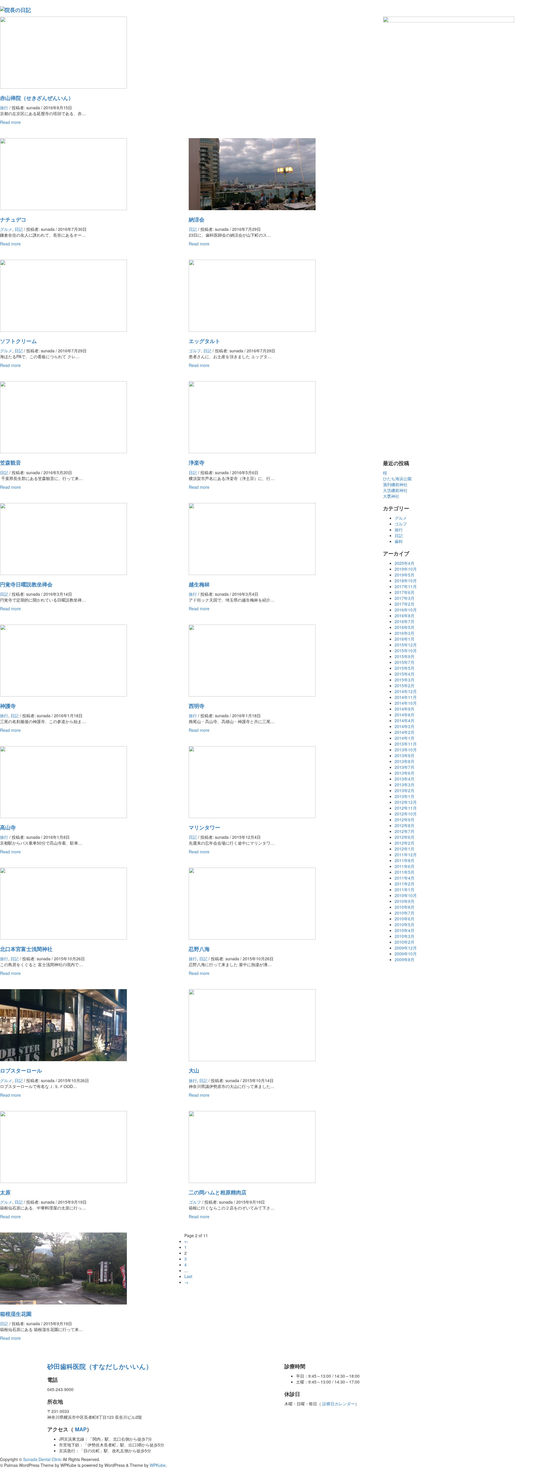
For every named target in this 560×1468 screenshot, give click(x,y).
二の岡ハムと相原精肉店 (217, 1192)
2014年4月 (404, 720)
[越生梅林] (252, 538)
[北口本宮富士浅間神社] (63, 903)
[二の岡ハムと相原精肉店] (252, 1146)
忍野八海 (199, 949)
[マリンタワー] (252, 781)
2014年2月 (404, 732)
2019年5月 (404, 575)
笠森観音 (10, 462)
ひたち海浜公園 (397, 478)
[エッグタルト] (252, 295)
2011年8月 (404, 860)
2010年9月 (404, 901)
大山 (194, 1070)
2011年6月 (404, 866)
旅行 (4, 107)
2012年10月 (406, 814)
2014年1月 (404, 738)
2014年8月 (404, 715)
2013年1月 (404, 796)
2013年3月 (404, 784)
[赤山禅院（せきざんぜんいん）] (63, 52)
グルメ (6, 229)
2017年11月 (406, 586)
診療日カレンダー (338, 1404)
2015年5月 (404, 668)
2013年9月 (404, 755)
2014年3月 (404, 726)
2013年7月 (404, 767)
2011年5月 (404, 872)
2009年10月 (406, 954)
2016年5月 (404, 627)
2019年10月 (406, 569)
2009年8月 (404, 959)
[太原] (63, 1146)
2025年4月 (404, 563)
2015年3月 (404, 680)
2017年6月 (404, 592)
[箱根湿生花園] (63, 1268)
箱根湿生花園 (16, 1314)
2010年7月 (404, 913)
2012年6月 (404, 837)
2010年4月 (404, 930)
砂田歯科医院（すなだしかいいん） (99, 1366)
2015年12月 (406, 645)
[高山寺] (63, 781)
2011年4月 (404, 878)
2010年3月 (404, 936)
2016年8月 (404, 615)
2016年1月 (404, 639)
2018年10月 (406, 580)
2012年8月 (404, 825)
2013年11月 (406, 744)
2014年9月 (404, 709)
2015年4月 (404, 674)
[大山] (252, 1025)
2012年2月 (404, 843)
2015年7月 (404, 662)
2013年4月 (404, 779)
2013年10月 (406, 750)
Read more (10, 122)
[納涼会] (252, 173)
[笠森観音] (63, 417)
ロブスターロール (21, 1070)
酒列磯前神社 (395, 484)
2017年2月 (404, 604)
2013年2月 (404, 790)
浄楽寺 (196, 462)
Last (188, 1276)
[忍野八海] (252, 903)
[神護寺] (63, 660)
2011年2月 (404, 884)
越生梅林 (199, 584)
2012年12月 (406, 802)
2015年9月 (404, 656)
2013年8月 (404, 761)
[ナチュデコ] (63, 173)
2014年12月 (406, 691)
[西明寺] (252, 660)
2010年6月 (404, 919)
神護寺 (8, 706)
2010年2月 (404, 942)
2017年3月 (404, 598)
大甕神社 (391, 496)
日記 (19, 229)
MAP (80, 1429)
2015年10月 (406, 650)
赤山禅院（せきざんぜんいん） (37, 98)
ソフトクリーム (18, 341)
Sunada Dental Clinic (42, 1459)
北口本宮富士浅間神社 (26, 949)
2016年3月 (404, 633)
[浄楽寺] (252, 417)
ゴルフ (195, 351)
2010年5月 (404, 924)
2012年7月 (404, 831)
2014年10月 (406, 703)
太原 (5, 1192)
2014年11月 (406, 697)
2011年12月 (406, 854)
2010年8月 (404, 907)
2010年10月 (406, 895)
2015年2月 (404, 685)
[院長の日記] (15, 9)
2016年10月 (406, 610)
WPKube (158, 1465)
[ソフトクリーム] (63, 295)
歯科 (399, 541)
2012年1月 (404, 849)
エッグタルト (204, 341)
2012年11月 (406, 808)
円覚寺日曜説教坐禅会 (26, 584)
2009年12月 (406, 948)
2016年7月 (404, 621)
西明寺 (196, 706)
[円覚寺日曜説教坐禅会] (63, 538)
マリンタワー (204, 827)
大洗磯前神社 (395, 490)
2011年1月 (404, 889)
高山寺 (8, 827)
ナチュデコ (13, 219)
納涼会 (196, 219)
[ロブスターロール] (63, 1025)
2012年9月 (404, 819)
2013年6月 (404, 773)
